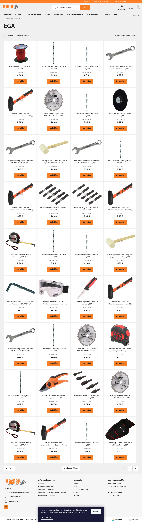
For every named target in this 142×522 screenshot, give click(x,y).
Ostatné (76, 495)
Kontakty (87, 1)
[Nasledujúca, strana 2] (130, 468)
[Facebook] (6, 507)
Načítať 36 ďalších (71, 468)
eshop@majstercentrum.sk (19, 492)
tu (84, 512)
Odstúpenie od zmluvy (46, 495)
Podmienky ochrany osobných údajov (52, 492)
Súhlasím (96, 511)
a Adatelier (133, 519)
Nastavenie (46, 517)
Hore (10, 468)
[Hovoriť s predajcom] (122, 7)
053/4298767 (14, 501)
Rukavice (76, 492)
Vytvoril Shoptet (121, 519)
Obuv (75, 487)
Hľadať (85, 7)
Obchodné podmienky (119, 1)
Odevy (75, 484)
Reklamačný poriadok (101, 1)
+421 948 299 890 (15, 497)
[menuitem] (7, 14)
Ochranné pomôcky (80, 489)
